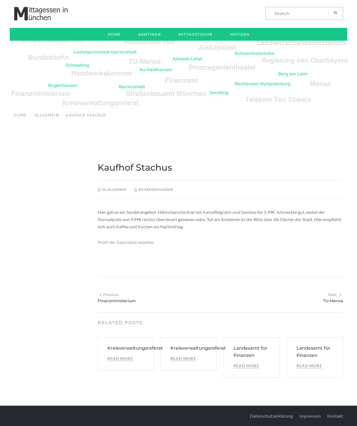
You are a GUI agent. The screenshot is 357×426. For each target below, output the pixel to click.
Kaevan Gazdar (158, 189)
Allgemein (47, 115)
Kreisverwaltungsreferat (135, 348)
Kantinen (149, 34)
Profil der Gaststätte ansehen (126, 242)
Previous (111, 294)
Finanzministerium (117, 300)
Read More (120, 358)
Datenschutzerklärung (271, 415)
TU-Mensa (333, 300)
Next (332, 294)
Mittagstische (195, 34)
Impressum (310, 415)
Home (114, 34)
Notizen (240, 34)
